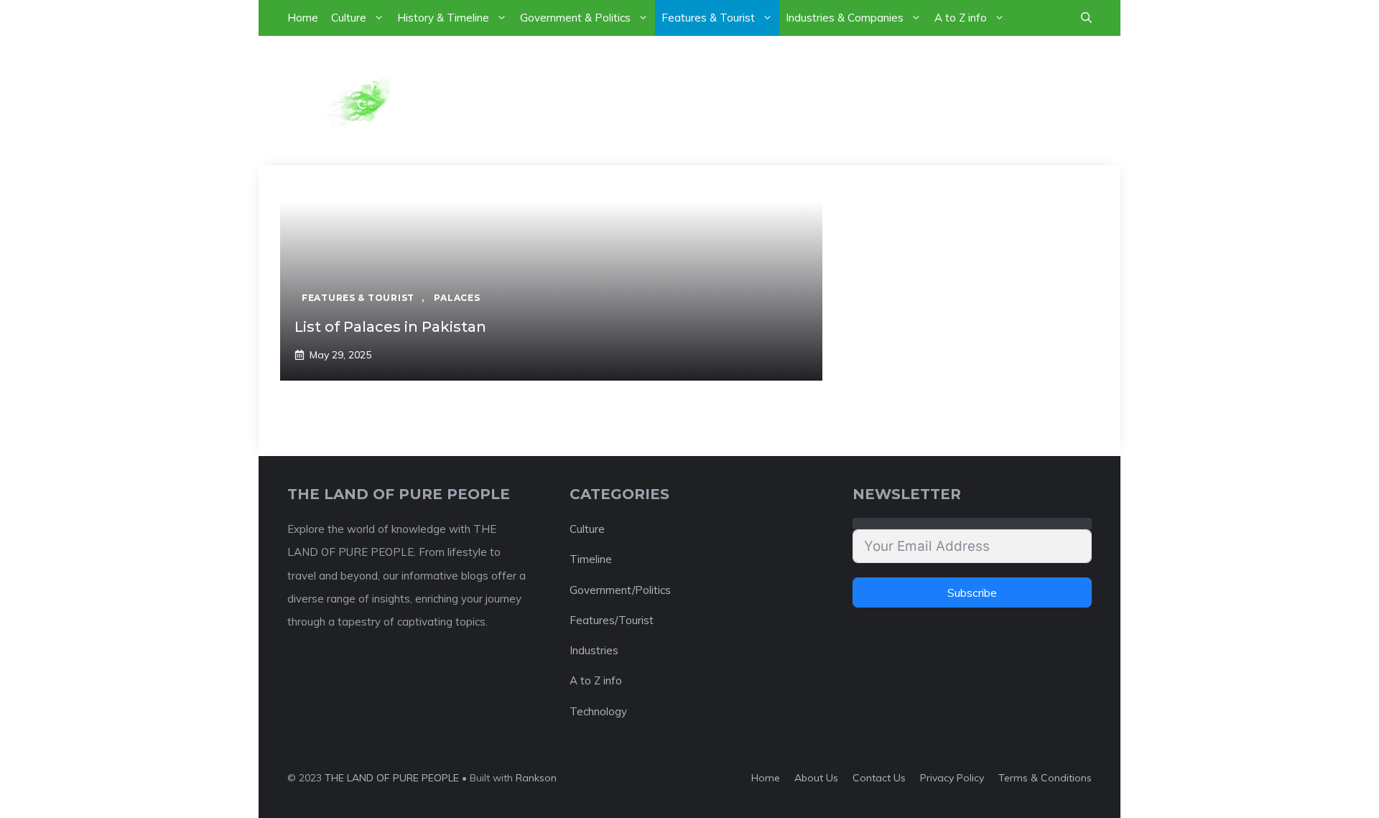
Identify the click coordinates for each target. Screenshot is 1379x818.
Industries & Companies (845, 17)
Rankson (536, 777)
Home (302, 17)
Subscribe (972, 592)
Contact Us (879, 777)
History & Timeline (443, 17)
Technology (598, 711)
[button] (1086, 18)
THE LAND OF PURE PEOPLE (392, 777)
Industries (594, 650)
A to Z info (960, 17)
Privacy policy (952, 777)
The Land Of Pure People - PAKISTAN (732, 100)
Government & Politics (575, 17)
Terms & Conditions (1045, 777)
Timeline (591, 559)
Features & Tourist (708, 17)
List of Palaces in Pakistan (390, 326)
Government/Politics (620, 590)
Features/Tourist (612, 620)
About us (816, 777)
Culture (348, 17)
